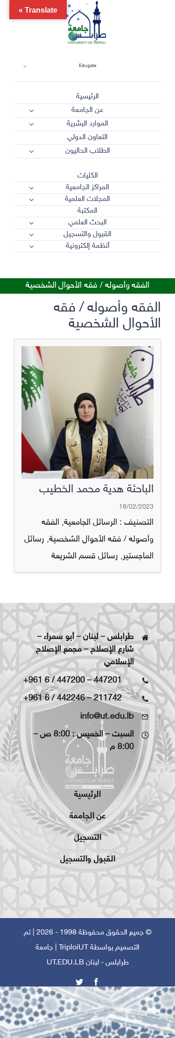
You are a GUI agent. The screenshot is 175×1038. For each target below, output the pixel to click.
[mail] (140, 269)
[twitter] (123, 269)
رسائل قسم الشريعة (84, 556)
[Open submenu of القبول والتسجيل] (31, 234)
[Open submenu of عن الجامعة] (31, 110)
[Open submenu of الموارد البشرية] (31, 124)
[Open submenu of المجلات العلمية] (31, 199)
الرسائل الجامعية (90, 523)
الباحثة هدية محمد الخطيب (96, 490)
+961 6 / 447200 (54, 680)
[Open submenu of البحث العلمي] (31, 223)
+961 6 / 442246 (54, 698)
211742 (108, 698)
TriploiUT (73, 947)
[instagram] (107, 269)
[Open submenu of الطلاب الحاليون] (31, 151)
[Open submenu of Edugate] (24, 66)
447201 (108, 680)
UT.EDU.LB (65, 962)
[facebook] (157, 269)
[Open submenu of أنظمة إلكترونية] (31, 246)
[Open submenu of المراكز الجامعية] (31, 187)
